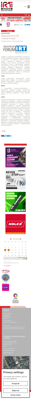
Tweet (8, 135)
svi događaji (7, 265)
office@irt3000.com (8, 350)
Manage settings (15, 395)
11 (8, 250)
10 (5, 250)
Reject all (15, 390)
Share (2, 135)
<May (11, 239)
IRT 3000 (7, 7)
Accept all (15, 384)
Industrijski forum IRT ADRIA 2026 (11, 262)
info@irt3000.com (8, 352)
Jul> (20, 239)
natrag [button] (3, 131)
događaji (6, 33)
